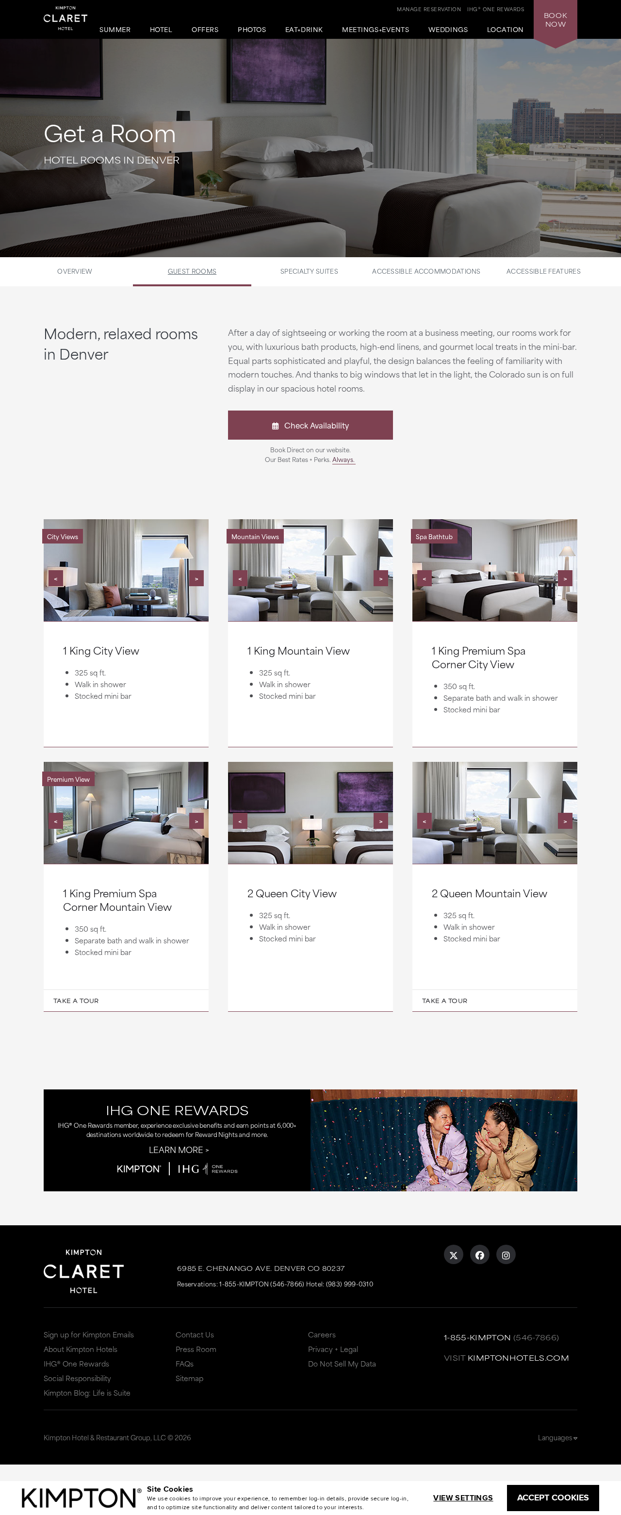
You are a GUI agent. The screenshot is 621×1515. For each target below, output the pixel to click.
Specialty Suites (309, 271)
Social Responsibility (77, 1377)
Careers (322, 1334)
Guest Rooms (192, 271)
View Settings (463, 1497)
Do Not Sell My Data (342, 1363)
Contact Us (195, 1334)
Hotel (161, 29)
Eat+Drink (304, 29)
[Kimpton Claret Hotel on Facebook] (480, 1254)
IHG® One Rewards (76, 1363)
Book (555, 19)
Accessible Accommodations (426, 271)
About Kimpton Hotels (80, 1348)
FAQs (185, 1363)
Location (505, 29)
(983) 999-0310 (349, 1283)
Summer (115, 29)
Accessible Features (544, 271)
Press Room (196, 1348)
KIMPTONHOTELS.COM (518, 1357)
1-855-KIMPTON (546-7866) (261, 1283)
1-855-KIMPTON (477, 1337)
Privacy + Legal (333, 1348)
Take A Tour (76, 1000)
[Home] (65, 20)
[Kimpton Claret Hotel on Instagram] (506, 1254)
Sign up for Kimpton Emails (89, 1334)
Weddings (448, 29)
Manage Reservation (429, 9)
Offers (205, 29)
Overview (74, 271)
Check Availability (313, 425)
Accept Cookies (553, 1497)
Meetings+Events (375, 29)
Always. (343, 459)
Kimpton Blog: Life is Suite (87, 1392)
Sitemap (189, 1377)
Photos (252, 29)
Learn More (176, 1149)
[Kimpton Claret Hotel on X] (453, 1254)
